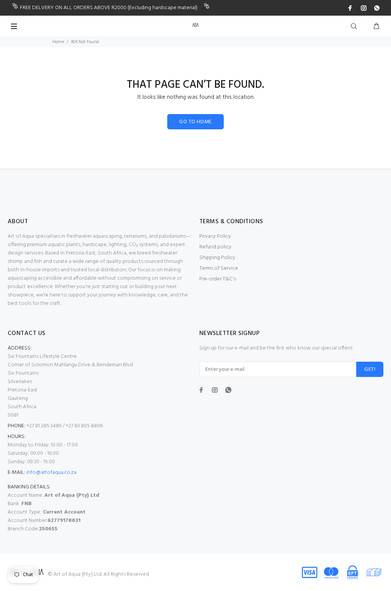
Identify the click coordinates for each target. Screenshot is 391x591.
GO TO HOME (195, 122)
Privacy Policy (215, 236)
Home (58, 42)
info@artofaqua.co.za (51, 472)
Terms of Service (218, 268)
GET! (369, 369)
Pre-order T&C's (217, 279)
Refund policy (215, 247)
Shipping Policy (217, 257)
